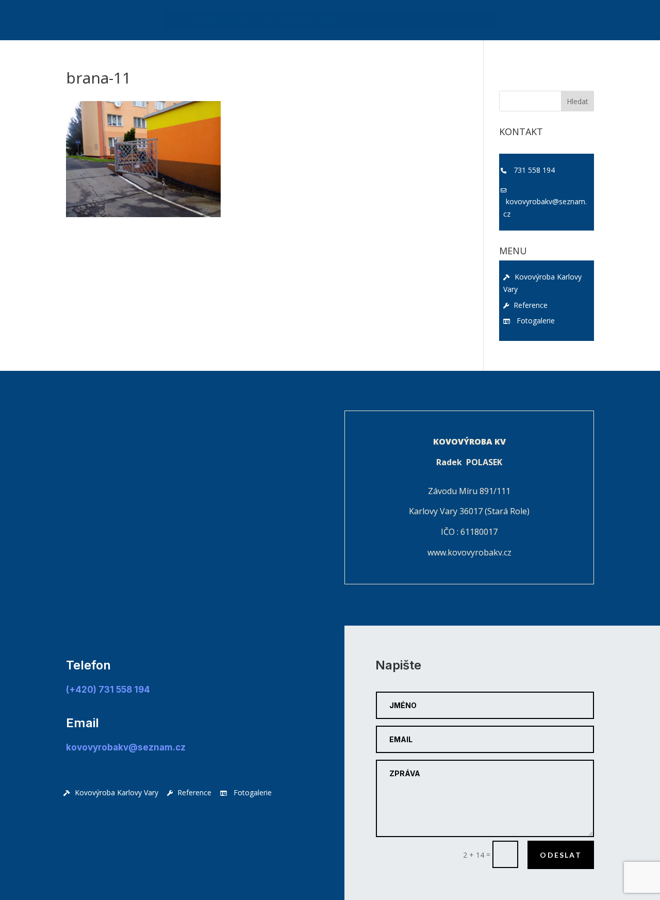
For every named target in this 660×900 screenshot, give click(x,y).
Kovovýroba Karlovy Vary (165, 22)
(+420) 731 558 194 (108, 689)
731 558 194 (534, 170)
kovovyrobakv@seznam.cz (545, 208)
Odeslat (561, 854)
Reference (254, 22)
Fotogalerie (318, 22)
